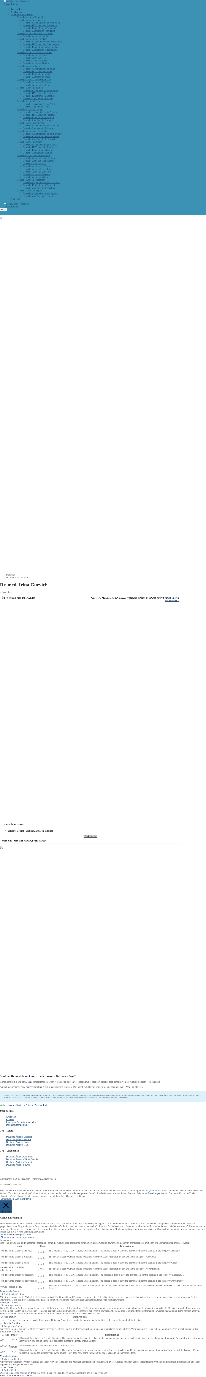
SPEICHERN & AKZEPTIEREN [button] (16, 1375)
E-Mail (28, 1081)
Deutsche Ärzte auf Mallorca (19, 1156)
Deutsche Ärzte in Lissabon (19, 1136)
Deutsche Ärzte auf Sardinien (20, 1162)
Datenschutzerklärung (16, 1125)
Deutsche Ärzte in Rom (17, 1145)
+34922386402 (172, 600)
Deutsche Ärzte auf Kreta (18, 1164)
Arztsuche (11, 1116)
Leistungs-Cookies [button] (9, 1302)
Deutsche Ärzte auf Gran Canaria (22, 1159)
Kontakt (10, 1119)
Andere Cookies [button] (8, 1367)
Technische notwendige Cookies (19, 1237)
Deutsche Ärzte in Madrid (18, 1139)
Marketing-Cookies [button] (9, 1356)
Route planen (90, 836)
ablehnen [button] (76, 1193)
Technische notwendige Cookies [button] (15, 1234)
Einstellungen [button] (153, 1193)
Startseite (10, 574)
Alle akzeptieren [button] (23, 1198)
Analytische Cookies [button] (10, 1323)
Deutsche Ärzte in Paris (17, 1142)
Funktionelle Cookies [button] (10, 1291)
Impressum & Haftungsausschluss (22, 1122)
